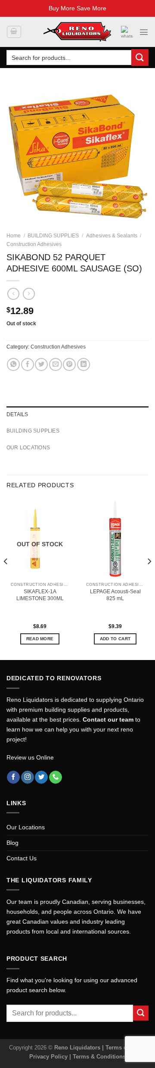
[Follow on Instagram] (27, 777)
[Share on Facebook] (27, 364)
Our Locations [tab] (28, 447)
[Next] (149, 578)
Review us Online (30, 757)
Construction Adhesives (34, 244)
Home (13, 236)
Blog (12, 842)
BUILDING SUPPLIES (53, 236)
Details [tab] (17, 414)
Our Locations (25, 827)
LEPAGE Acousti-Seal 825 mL (115, 594)
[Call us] (55, 777)
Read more (40, 638)
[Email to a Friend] (55, 364)
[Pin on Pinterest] (69, 364)
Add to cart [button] (115, 638)
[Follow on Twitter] (41, 777)
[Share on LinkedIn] (83, 364)
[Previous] (6, 578)
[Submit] (140, 57)
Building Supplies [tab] (32, 430)
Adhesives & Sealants (111, 236)
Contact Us (21, 858)
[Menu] (144, 32)
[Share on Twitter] (41, 364)
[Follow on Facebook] (13, 777)
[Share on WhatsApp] (13, 364)
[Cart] (14, 32)
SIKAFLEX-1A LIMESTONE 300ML (40, 594)
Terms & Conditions (99, 1056)
